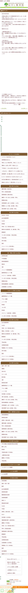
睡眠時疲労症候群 (6, 494)
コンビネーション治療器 (7, 467)
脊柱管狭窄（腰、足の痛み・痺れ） (9, 208)
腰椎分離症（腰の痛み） (7, 189)
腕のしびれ (4, 446)
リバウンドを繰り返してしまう (8, 157)
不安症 (3, 508)
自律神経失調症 (5, 345)
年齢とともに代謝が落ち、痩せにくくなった (11, 162)
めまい (3, 514)
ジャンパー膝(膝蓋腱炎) (7, 269)
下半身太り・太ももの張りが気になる (10, 168)
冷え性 (3, 220)
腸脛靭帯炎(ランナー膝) (7, 272)
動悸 (3, 486)
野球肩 (3, 223)
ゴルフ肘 (4, 307)
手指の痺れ (4, 237)
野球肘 (3, 304)
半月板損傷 (4, 258)
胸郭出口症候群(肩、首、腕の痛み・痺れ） (11, 229)
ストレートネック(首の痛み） (8, 246)
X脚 (2, 267)
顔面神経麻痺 (5, 497)
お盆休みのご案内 (11, 573)
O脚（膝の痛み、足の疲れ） (8, 396)
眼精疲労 (4, 232)
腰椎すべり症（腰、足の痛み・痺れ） (10, 197)
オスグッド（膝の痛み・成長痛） (9, 275)
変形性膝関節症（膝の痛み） (8, 283)
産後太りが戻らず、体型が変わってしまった (11, 182)
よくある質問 (5, 474)
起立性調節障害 (5, 218)
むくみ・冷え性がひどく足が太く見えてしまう (12, 176)
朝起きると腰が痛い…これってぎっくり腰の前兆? (13, 563)
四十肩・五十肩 (5, 215)
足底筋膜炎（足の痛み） (7, 286)
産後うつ (4, 500)
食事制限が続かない (6, 159)
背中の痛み (4, 240)
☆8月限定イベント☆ (12, 570)
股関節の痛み (5, 200)
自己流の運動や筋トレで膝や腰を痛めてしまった (12, 179)
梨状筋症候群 (5, 382)
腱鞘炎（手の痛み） (6, 457)
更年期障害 (4, 551)
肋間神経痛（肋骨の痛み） (7, 194)
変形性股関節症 (5, 261)
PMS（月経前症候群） (7, 191)
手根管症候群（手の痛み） (7, 452)
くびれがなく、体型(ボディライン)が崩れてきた (12, 171)
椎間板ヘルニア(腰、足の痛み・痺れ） (10, 205)
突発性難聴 (4, 480)
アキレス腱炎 (5, 299)
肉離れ (3, 368)
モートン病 (4, 374)
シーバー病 (4, 301)
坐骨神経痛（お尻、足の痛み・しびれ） (10, 203)
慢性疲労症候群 (5, 503)
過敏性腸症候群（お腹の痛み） (8, 520)
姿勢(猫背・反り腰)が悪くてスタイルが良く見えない (13, 173)
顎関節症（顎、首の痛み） (7, 347)
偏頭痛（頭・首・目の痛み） (8, 249)
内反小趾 (4, 371)
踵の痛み (4, 377)
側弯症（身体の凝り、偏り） (8, 420)
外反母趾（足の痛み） (6, 393)
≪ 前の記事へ (4, 108)
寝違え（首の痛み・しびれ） (8, 331)
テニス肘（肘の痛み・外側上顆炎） (9, 235)
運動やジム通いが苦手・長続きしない (10, 165)
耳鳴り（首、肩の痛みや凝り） (8, 226)
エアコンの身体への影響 (12, 566)
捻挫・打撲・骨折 (6, 365)
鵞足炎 (3, 264)
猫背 (3, 243)
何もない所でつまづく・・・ (13, 559)
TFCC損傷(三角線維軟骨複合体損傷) (10, 443)
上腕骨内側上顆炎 (6, 455)
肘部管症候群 (5, 255)
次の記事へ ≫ (24, 108)
